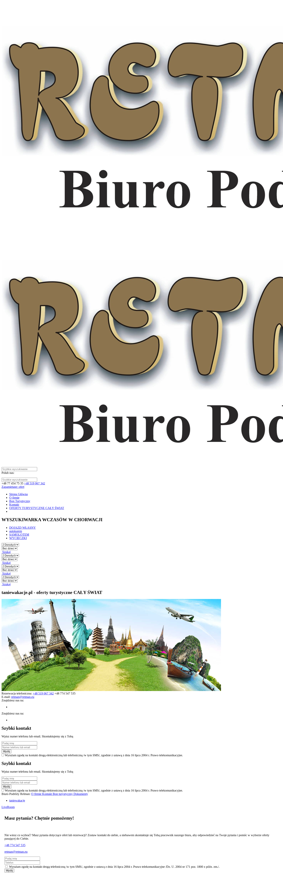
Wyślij (6, 751)
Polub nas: (8, 472)
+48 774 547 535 (14, 845)
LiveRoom (8, 807)
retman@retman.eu (16, 851)
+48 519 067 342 (34, 483)
